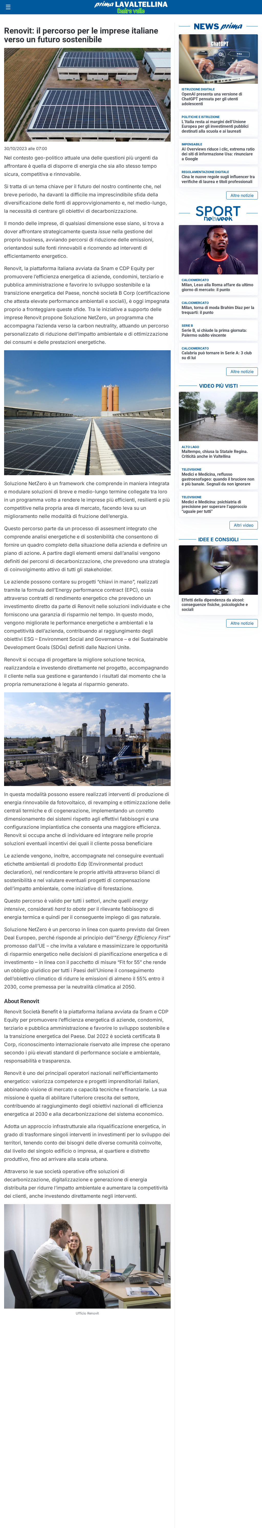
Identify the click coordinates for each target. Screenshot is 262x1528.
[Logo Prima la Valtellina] (131, 7)
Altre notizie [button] (242, 195)
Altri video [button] (244, 525)
